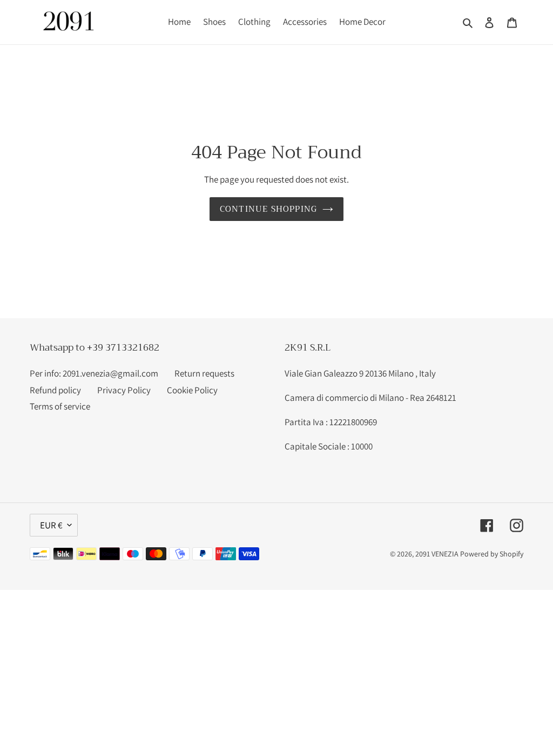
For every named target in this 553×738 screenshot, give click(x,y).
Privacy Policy (124, 390)
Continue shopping (268, 209)
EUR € (51, 525)
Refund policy (55, 390)
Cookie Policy (192, 390)
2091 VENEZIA (436, 554)
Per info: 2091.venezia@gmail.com (94, 373)
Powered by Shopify (491, 554)
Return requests (204, 373)
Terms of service (60, 406)
